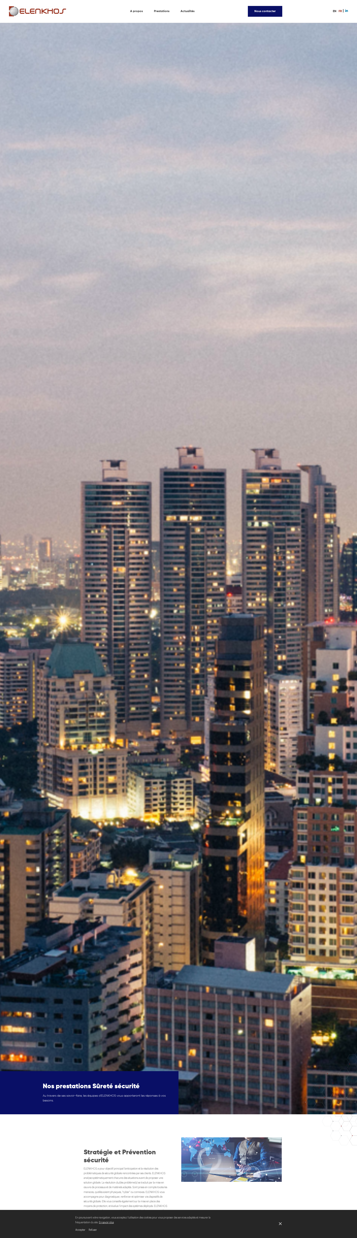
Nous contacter (265, 11)
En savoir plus (106, 1222)
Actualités (187, 11)
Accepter (80, 1230)
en (334, 11)
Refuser (93, 1230)
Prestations (161, 11)
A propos (136, 11)
